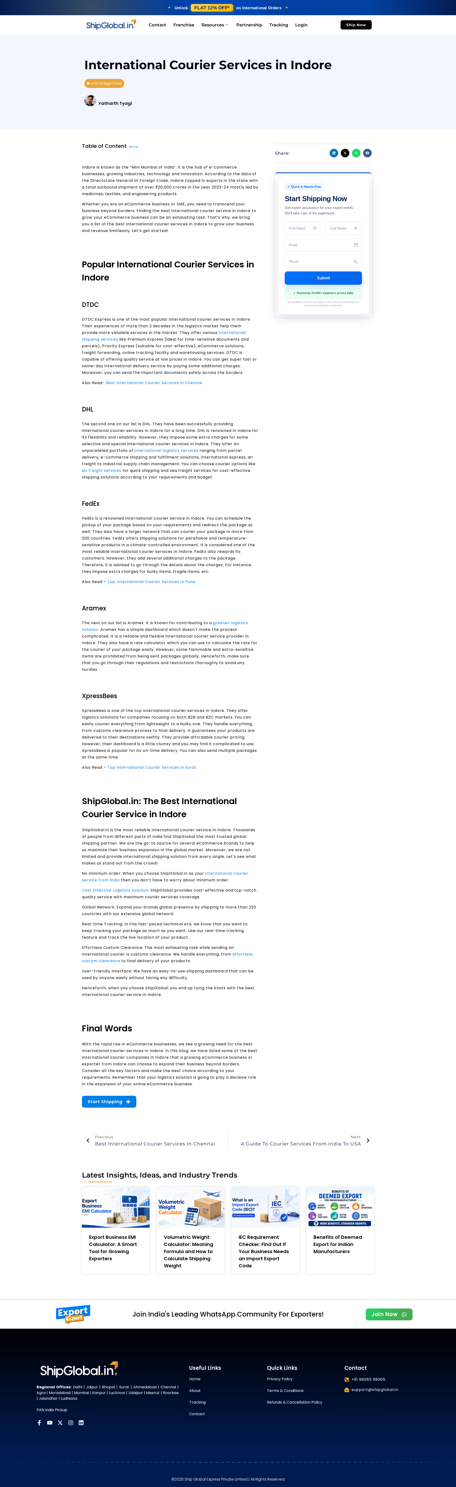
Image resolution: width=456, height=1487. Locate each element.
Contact (157, 25)
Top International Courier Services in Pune (151, 581)
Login (301, 25)
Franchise (183, 25)
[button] (334, 153)
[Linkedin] (81, 1422)
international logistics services (166, 450)
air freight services (101, 470)
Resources (212, 25)
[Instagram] (70, 1422)
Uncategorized (106, 83)
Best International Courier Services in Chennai (154, 383)
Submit (323, 278)
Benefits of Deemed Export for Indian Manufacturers (338, 1244)
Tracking (278, 25)
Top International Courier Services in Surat (151, 767)
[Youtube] (49, 1422)
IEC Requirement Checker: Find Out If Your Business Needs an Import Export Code (264, 1251)
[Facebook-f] (39, 1422)
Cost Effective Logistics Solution (115, 890)
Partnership (249, 25)
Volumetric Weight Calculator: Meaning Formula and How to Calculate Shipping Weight (188, 1251)
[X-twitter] (60, 1422)
